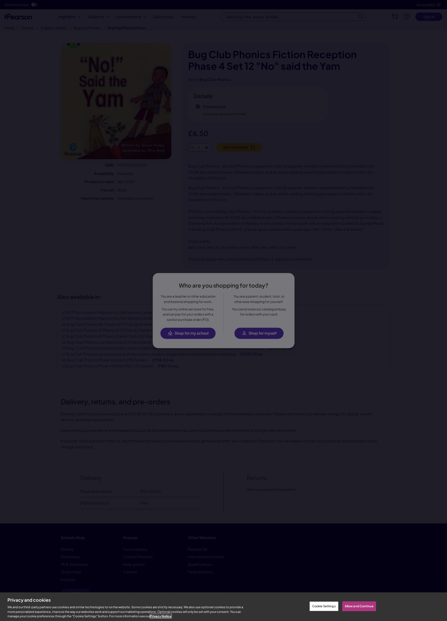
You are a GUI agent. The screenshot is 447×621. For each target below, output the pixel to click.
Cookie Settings (324, 606)
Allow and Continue (359, 606)
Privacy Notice (160, 616)
